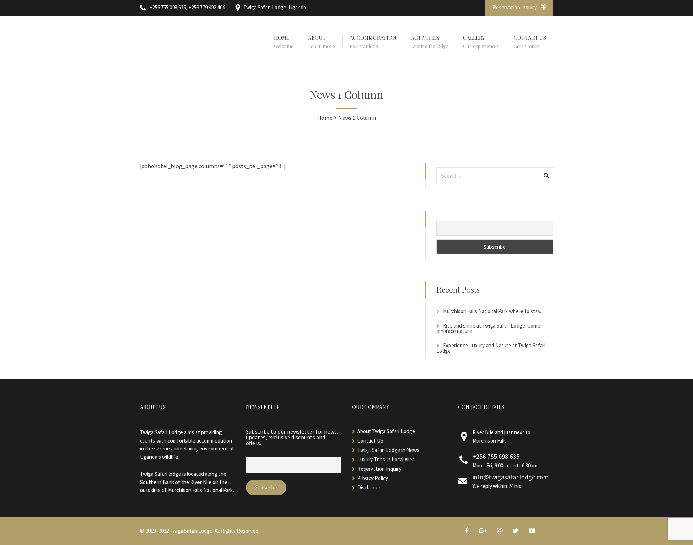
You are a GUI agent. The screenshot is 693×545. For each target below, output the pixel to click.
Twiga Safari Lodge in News (388, 450)
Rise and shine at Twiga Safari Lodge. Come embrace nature (488, 328)
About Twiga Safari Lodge (386, 431)
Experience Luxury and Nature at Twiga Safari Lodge (490, 348)
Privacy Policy (372, 478)
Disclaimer (368, 487)
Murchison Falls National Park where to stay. (492, 311)
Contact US (370, 440)
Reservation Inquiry (515, 7)
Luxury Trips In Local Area (386, 459)
